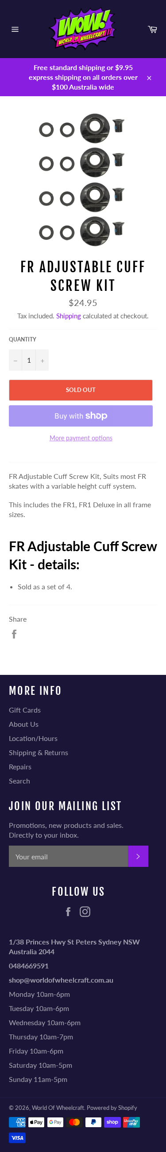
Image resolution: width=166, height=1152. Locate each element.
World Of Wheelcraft (58, 1107)
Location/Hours (33, 738)
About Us (24, 724)
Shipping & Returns (38, 752)
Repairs (20, 766)
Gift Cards (25, 709)
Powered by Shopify (112, 1107)
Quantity (22, 339)
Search (19, 780)
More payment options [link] (81, 438)
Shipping (68, 316)
